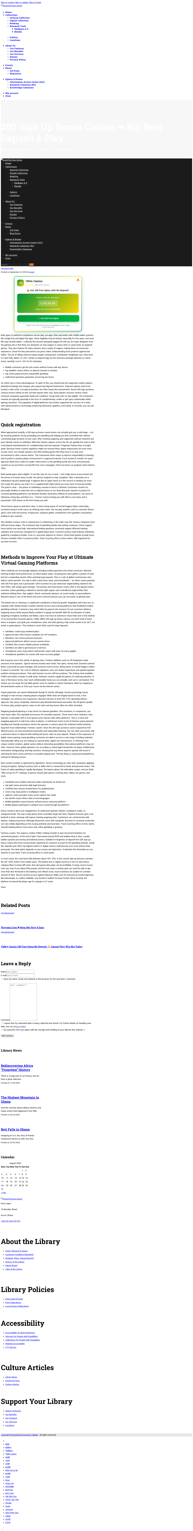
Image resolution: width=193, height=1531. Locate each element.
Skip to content (8, 2)
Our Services (11, 1422)
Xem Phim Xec (12, 1513)
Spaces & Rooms (13, 1411)
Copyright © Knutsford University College (19, 1435)
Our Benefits (11, 1414)
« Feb (3, 1193)
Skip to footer (35, 2)
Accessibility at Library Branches (20, 1333)
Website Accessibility (15, 1344)
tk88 (7, 1444)
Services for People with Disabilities (21, 1336)
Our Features (11, 1418)
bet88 (7, 1467)
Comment (5, 1020)
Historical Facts (12, 1381)
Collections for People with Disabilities (22, 1340)
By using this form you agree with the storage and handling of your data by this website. (44, 1030)
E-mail (3, 975)
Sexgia (8, 1503)
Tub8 (7, 1477)
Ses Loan (9, 1493)
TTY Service (10, 1347)
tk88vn (8, 1447)
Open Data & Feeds (14, 1299)
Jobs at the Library (13, 1269)
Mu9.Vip (9, 1490)
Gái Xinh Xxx (11, 1496)
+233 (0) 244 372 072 (10, 1221)
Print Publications (13, 1302)
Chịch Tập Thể (12, 1500)
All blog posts (15, 149)
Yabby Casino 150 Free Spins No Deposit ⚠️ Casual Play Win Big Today (42, 946)
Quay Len (9, 1483)
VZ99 (7, 1522)
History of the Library (14, 1262)
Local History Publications (17, 1306)
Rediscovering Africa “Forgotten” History (17, 1068)
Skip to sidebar (21, 2)
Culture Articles (12, 1384)
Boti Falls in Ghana (15, 1129)
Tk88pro (9, 1450)
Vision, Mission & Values (16, 1251)
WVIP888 (9, 1486)
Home (4, 149)
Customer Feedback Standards (19, 1254)
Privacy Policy (19, 1026)
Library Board (11, 1265)
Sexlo (7, 1506)
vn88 (7, 1464)
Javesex (9, 1509)
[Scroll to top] (2, 1528)
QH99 (7, 1519)
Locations (9, 1425)
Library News (11, 1377)
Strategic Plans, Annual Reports (19, 1258)
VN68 (7, 1516)
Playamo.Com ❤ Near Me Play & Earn (22, 927)
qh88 (7, 1457)
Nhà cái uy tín (11, 1470)
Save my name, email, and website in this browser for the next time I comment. (40, 979)
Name (3, 972)
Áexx (7, 1480)
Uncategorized (7, 268)
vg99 (7, 1460)
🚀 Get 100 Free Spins (48, 318)
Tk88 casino (10, 1454)
